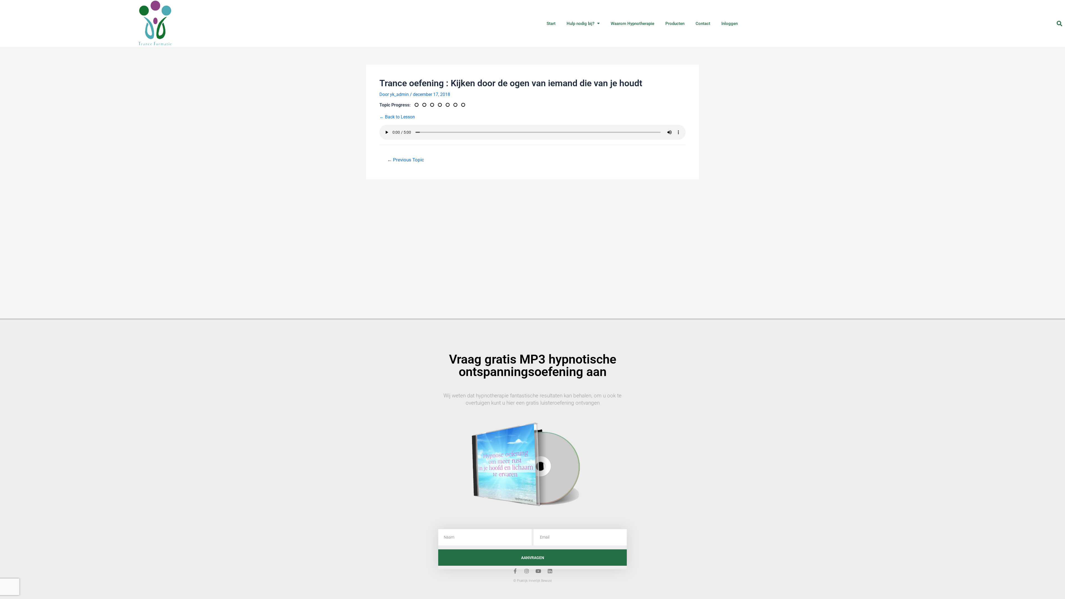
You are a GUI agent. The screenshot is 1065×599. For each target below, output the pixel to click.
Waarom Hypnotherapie (632, 23)
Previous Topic (405, 160)
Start (551, 23)
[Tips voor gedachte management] (449, 105)
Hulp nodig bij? (580, 23)
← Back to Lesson (397, 117)
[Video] (418, 105)
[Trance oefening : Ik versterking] (464, 105)
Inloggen (729, 23)
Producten (674, 23)
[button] (1059, 23)
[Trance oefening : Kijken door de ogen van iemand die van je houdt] (442, 105)
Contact (703, 23)
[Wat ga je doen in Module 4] (426, 105)
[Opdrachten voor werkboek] (457, 105)
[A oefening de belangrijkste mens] (434, 105)
